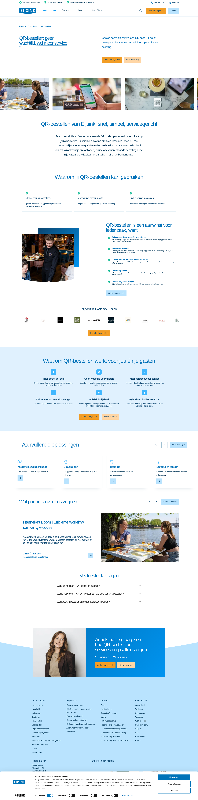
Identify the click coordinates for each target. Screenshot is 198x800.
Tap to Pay (36, 717)
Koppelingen (37, 752)
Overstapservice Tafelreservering (113, 733)
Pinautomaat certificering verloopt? (114, 729)
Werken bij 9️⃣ (140, 721)
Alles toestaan (174, 777)
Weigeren (174, 791)
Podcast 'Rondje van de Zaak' (112, 725)
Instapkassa (36, 713)
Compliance (140, 737)
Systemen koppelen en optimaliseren (80, 724)
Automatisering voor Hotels (111, 737)
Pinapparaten (37, 721)
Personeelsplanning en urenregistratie (46, 741)
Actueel (81, 10)
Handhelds (36, 709)
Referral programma (108, 721)
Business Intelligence (40, 745)
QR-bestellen (37, 725)
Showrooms (140, 713)
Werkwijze (139, 709)
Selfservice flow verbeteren (76, 720)
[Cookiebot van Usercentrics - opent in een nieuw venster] (19, 795)
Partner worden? (141, 725)
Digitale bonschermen (40, 729)
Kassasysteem (37, 705)
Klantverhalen (106, 709)
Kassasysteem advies (74, 705)
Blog (102, 705)
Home (21, 26)
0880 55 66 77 (159, 2)
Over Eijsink (97, 10)
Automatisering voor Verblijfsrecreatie (115, 741)
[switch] (72, 795)
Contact (138, 741)
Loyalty (34, 748)
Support (138, 729)
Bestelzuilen (36, 737)
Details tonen (127, 795)
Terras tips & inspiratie (109, 713)
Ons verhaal (140, 705)
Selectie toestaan (174, 784)
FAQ (137, 733)
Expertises (66, 10)
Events (103, 717)
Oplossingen (48, 10)
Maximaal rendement (74, 716)
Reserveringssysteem (40, 733)
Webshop (175, 2)
